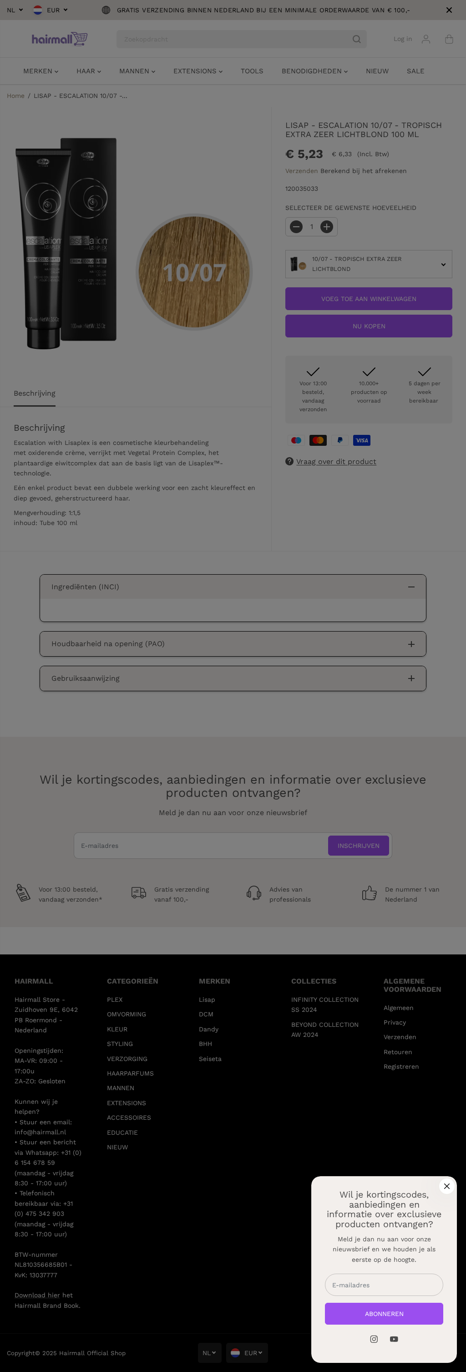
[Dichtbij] (447, 1186)
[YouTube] (394, 1339)
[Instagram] (374, 1339)
